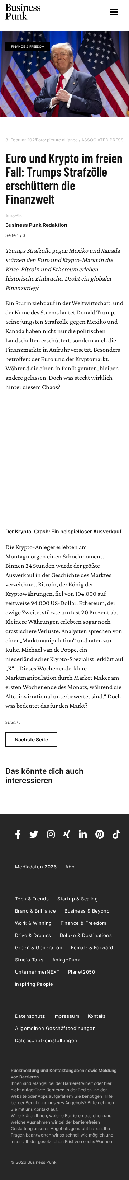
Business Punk (23, 12)
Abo (70, 867)
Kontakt (97, 1016)
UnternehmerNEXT (37, 972)
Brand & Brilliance (35, 911)
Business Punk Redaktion (36, 225)
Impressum (66, 1016)
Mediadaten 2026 (36, 867)
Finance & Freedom (27, 46)
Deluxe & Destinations (86, 935)
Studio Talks (29, 960)
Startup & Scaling (77, 899)
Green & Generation (38, 947)
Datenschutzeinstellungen (46, 1040)
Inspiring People (34, 984)
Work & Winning (33, 923)
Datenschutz (30, 1016)
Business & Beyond (87, 911)
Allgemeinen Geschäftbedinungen (55, 1028)
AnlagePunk (66, 960)
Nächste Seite (31, 739)
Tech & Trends (32, 899)
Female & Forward (92, 947)
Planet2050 (81, 972)
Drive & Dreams (33, 935)
